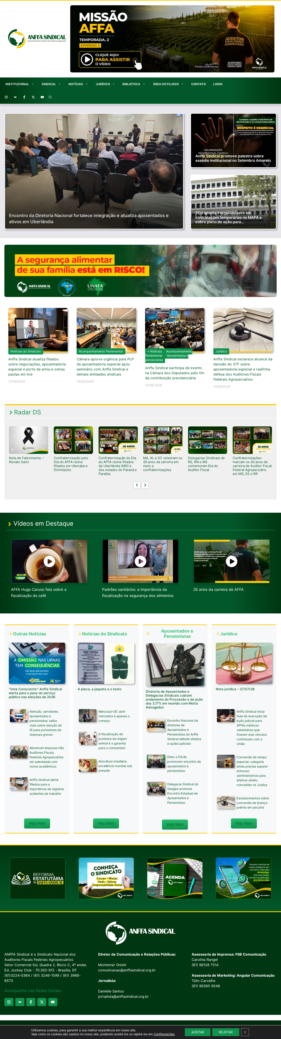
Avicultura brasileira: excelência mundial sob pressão (115, 765)
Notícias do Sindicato (26, 351)
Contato (198, 84)
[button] (50, 97)
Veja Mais (37, 823)
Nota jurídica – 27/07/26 (235, 689)
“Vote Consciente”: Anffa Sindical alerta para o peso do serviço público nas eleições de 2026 (35, 693)
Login (217, 84)
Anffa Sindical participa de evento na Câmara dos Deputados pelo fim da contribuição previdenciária (174, 373)
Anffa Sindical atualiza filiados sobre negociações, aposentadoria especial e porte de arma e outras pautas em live (37, 366)
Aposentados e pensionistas (166, 358)
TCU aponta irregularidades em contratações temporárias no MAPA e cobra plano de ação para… (228, 217)
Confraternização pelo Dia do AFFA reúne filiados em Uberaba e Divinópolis (26, 464)
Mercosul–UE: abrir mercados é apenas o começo (114, 716)
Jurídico (103, 84)
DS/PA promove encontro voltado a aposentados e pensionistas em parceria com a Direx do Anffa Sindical (252, 468)
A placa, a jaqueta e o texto (99, 689)
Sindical (49, 84)
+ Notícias (154, 351)
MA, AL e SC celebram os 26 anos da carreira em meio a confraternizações (118, 464)
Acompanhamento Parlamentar (101, 351)
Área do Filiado (166, 84)
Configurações (164, 1034)
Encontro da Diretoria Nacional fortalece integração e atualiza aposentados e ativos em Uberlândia (89, 218)
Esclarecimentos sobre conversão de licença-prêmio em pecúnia (253, 802)
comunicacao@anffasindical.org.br (127, 970)
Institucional (17, 84)
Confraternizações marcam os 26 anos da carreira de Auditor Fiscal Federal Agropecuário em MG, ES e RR (207, 466)
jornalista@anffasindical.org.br (123, 996)
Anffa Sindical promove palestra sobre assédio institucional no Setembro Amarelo (233, 158)
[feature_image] (28, 440)
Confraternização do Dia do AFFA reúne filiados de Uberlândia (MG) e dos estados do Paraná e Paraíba (73, 466)
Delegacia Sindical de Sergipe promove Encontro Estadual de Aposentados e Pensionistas (182, 793)
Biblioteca (131, 84)
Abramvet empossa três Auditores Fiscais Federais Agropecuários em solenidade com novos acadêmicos (47, 757)
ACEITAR (197, 1032)
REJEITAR (226, 1032)
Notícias (75, 84)
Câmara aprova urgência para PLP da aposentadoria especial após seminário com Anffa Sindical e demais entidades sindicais (105, 366)
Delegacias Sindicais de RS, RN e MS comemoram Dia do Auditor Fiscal (161, 464)
